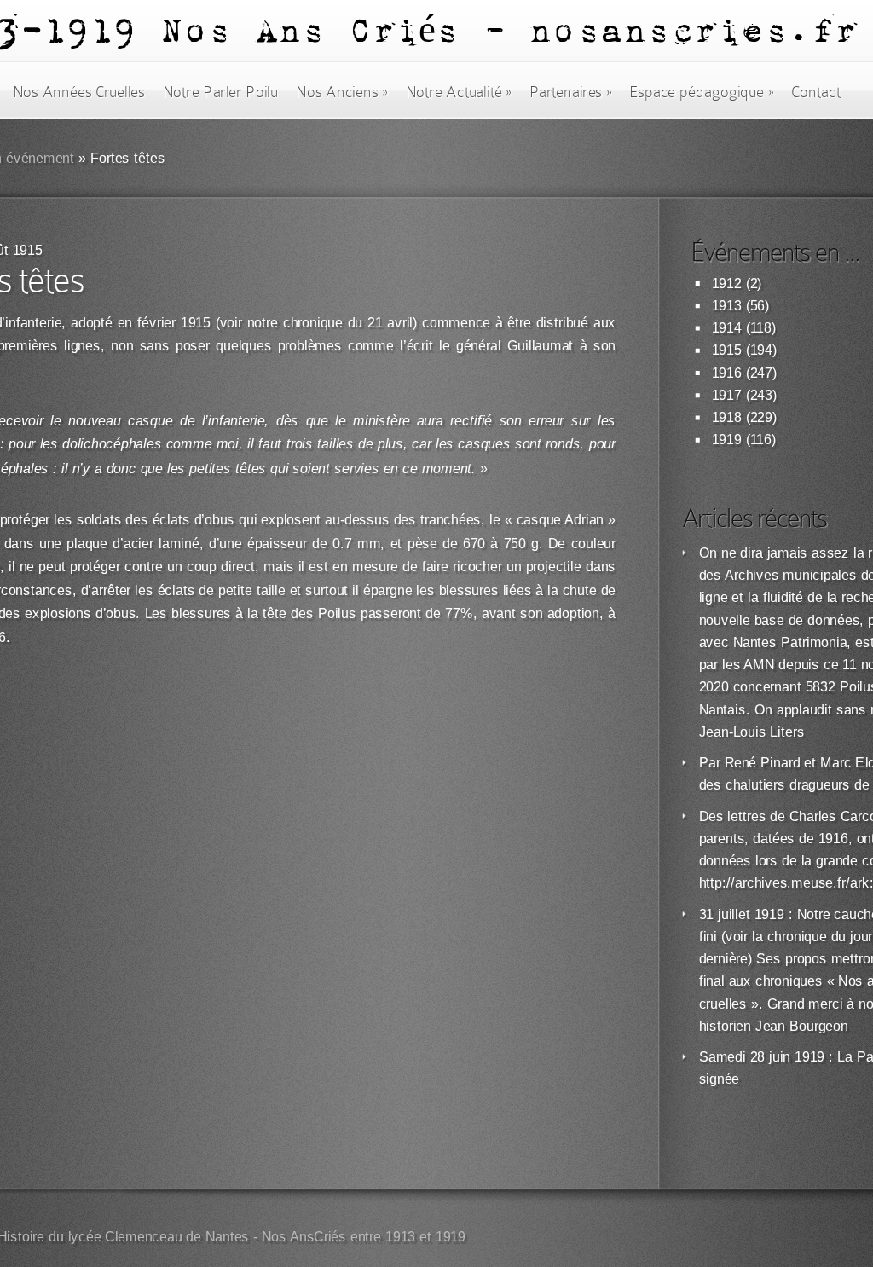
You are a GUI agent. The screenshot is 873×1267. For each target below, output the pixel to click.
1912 (727, 283)
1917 (727, 395)
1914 (727, 328)
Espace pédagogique (701, 92)
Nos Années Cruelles (79, 92)
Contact (816, 92)
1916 (727, 373)
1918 (727, 417)
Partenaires (570, 92)
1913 (727, 306)
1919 (727, 439)
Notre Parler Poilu (220, 92)
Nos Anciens (342, 92)
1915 (727, 350)
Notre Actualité (459, 92)
